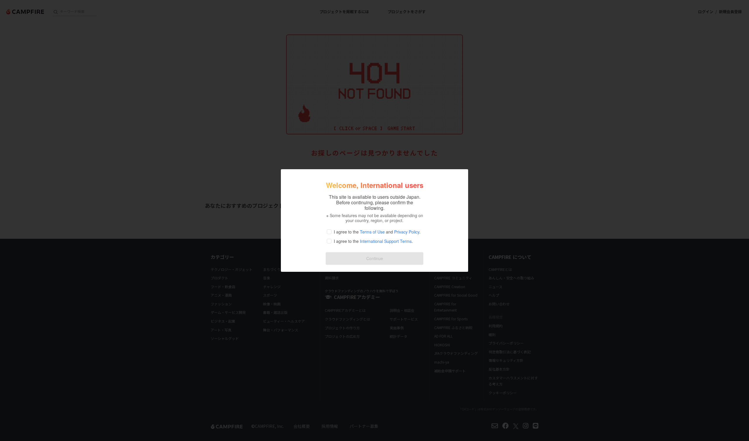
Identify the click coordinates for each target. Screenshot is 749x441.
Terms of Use (372, 232)
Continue (374, 258)
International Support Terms (386, 241)
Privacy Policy (406, 232)
